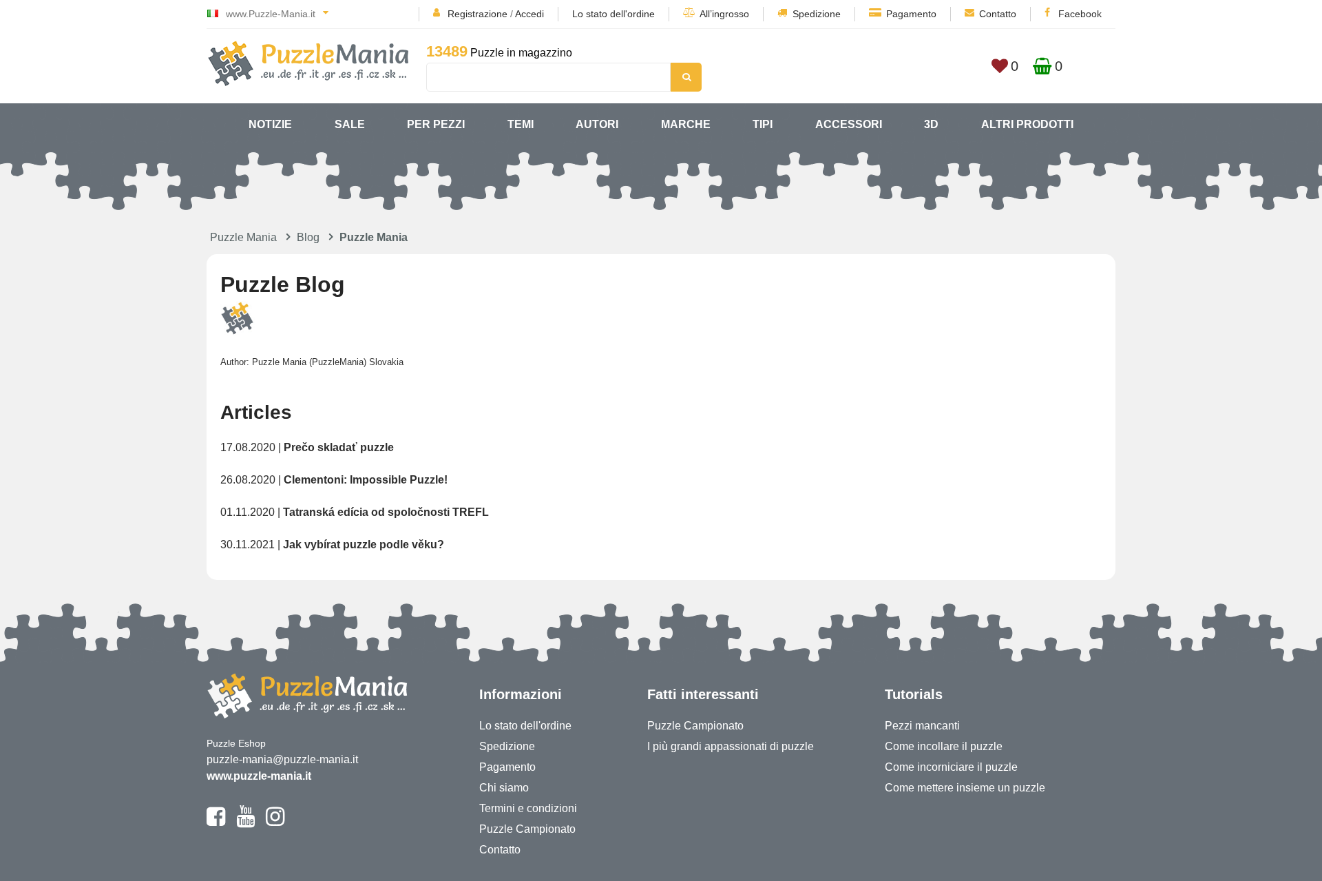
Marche (686, 124)
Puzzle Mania (243, 237)
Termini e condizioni (528, 808)
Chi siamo (504, 788)
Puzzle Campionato (527, 829)
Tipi (763, 124)
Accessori (848, 124)
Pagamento (911, 13)
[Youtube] (245, 822)
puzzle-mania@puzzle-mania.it (282, 759)
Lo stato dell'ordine (613, 13)
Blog (308, 237)
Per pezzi (436, 124)
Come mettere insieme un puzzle (965, 788)
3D (931, 124)
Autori (597, 124)
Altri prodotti (1027, 124)
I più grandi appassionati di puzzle (730, 746)
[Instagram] (275, 822)
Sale (350, 124)
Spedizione (817, 13)
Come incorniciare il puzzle (951, 767)
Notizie (270, 124)
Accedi (529, 13)
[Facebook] (216, 822)
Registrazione (477, 13)
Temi (520, 124)
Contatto (997, 13)
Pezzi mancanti (922, 726)
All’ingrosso (724, 13)
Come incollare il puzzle (944, 746)
